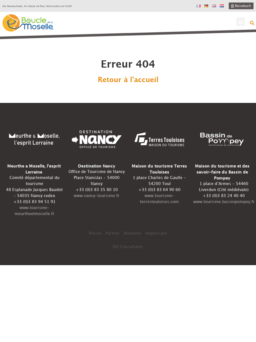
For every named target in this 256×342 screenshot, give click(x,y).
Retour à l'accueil (128, 80)
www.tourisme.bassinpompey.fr (224, 202)
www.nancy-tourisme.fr (97, 196)
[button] (240, 22)
